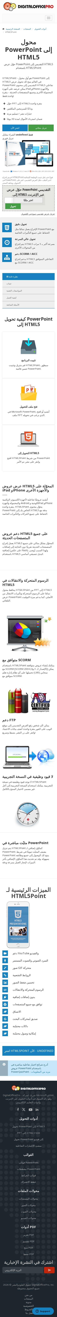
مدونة (28, 1302)
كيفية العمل (11, 297)
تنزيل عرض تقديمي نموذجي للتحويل (38, 213)
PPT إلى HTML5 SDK (28, 1132)
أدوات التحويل (40, 28)
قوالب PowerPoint (28, 1162)
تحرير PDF (28, 1234)
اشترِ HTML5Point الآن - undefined (28, 1051)
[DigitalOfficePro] (28, 6)
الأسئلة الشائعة (12, 304)
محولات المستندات (28, 1198)
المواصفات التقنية (14, 290)
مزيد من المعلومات (40, 1071)
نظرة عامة (13, 276)
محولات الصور (28, 1205)
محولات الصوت (28, 1211)
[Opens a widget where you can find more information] (43, 1311)
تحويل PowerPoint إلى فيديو (28, 1139)
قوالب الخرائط (28, 1175)
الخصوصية (28, 1305)
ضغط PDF (28, 1254)
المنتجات (27, 28)
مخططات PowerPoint (28, 1169)
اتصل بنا (30, 1312)
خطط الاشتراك (28, 1181)
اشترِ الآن (15, 127)
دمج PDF (28, 1247)
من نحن (28, 1295)
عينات (9, 283)
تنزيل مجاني (41, 127)
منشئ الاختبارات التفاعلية (28, 1145)
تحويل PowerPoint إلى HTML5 (28, 1126)
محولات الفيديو (28, 1218)
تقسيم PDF (28, 1241)
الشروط (29, 1309)
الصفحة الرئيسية (13, 28)
